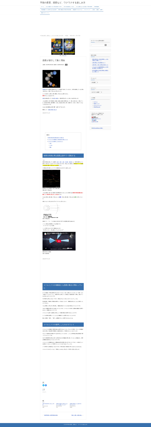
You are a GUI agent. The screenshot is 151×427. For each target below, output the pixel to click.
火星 (58, 161)
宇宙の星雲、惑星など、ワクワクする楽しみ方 (62, 2)
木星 (60, 161)
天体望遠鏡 (96, 6)
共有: (50, 143)
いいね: (51, 145)
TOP (52, 35)
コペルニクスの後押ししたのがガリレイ (55, 141)
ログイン (96, 101)
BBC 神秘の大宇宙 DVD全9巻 (64, 9)
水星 (54, 98)
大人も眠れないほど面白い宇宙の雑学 (84, 6)
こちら (65, 55)
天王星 (66, 161)
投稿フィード (97, 103)
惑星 (66, 64)
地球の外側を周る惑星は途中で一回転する (56, 137)
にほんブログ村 (94, 121)
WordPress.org (97, 107)
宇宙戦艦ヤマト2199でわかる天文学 (48, 9)
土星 (63, 161)
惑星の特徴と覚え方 (52, 109)
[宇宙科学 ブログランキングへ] (94, 117)
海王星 (70, 161)
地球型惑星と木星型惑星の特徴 (50, 415)
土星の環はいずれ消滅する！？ (98, 62)
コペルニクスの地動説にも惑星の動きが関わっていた (58, 139)
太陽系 (44, 89)
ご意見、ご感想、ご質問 (97, 9)
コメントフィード (97, 105)
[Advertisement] (75, 25)
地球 (43, 98)
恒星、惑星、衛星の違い (77, 415)
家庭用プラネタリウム (77, 9)
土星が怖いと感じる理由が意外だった (100, 64)
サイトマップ (87, 9)
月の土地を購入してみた (69, 6)
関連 (50, 147)
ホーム (42, 6)
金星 (57, 98)
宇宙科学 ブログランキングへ (96, 118)
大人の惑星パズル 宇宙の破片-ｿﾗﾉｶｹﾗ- (54, 6)
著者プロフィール (45, 12)
